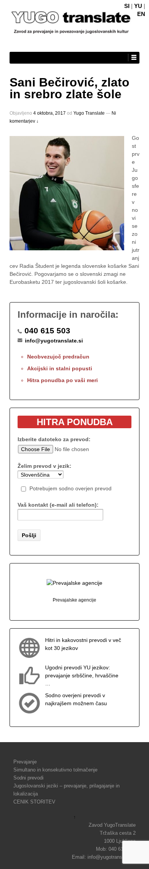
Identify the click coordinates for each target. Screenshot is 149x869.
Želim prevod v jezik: (44, 466)
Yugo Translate (89, 113)
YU (138, 6)
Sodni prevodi (28, 778)
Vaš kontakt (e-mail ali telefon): (58, 505)
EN (141, 14)
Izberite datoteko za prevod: (54, 439)
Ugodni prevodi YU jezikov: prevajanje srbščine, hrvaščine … (81, 675)
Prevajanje (25, 762)
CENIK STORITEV (34, 802)
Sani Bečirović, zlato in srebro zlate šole (70, 88)
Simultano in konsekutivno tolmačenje (55, 770)
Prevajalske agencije (74, 600)
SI (127, 6)
